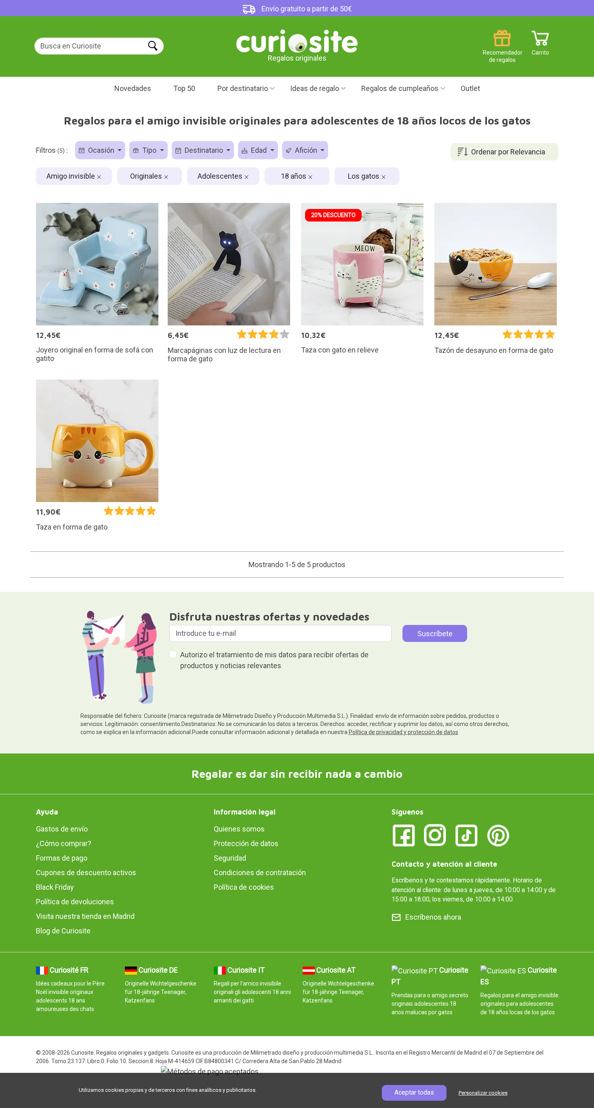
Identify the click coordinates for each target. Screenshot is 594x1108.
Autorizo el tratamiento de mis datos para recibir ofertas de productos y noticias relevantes (274, 660)
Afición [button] (306, 150)
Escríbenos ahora (433, 917)
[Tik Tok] (467, 835)
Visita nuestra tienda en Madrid (85, 916)
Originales (147, 176)
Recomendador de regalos (502, 49)
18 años (294, 176)
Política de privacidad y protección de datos (403, 732)
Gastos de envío (62, 829)
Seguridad (230, 858)
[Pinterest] (498, 835)
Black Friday (55, 887)
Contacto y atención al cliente (444, 864)
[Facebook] (404, 835)
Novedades (132, 88)
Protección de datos (246, 843)
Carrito (540, 49)
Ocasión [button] (101, 150)
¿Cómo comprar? (63, 843)
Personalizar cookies (483, 1093)
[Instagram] (435, 835)
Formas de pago (61, 858)
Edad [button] (258, 150)
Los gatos (364, 176)
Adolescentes (221, 176)
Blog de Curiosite (63, 930)
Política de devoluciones (75, 901)
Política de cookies (244, 887)
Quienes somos (239, 829)
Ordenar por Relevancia (508, 152)
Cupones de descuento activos (86, 872)
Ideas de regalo (314, 88)
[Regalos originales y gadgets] (297, 40)
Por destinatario (242, 88)
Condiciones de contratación (260, 872)
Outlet (470, 88)
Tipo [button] (149, 150)
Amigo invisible (71, 176)
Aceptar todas (414, 1092)
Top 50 (184, 88)
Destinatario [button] (204, 150)
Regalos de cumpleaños (399, 88)
